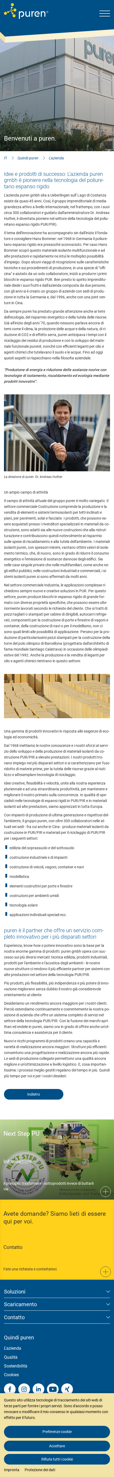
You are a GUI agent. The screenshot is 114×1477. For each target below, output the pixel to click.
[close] (106, 1382)
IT (5, 158)
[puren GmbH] (26, 11)
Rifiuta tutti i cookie (57, 1459)
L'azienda (56, 158)
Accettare (57, 1446)
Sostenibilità (15, 1366)
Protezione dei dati (40, 1470)
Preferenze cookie (57, 1432)
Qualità (10, 1357)
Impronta (11, 1470)
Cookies (11, 1374)
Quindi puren (27, 158)
